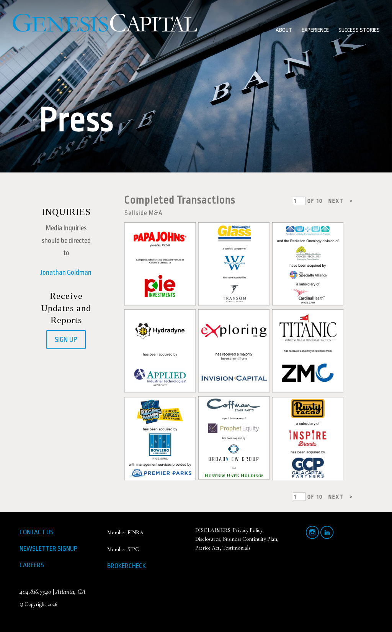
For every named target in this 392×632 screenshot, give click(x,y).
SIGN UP (66, 339)
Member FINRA (125, 532)
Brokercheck (126, 566)
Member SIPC (123, 549)
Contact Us (37, 532)
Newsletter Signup (48, 548)
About (284, 30)
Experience (315, 30)
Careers (32, 565)
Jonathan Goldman (66, 272)
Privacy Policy (247, 530)
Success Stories (359, 30)
